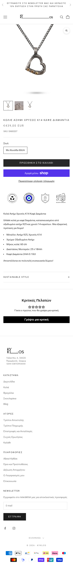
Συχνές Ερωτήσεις (13, 437)
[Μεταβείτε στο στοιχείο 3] (30, 105)
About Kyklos (10, 458)
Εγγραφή (14, 516)
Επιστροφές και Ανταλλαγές (17, 431)
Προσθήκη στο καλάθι (36, 163)
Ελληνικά (35, 538)
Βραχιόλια (8, 393)
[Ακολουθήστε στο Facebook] (5, 528)
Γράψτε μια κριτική (36, 319)
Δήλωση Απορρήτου (14, 469)
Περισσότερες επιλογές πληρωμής (37, 181)
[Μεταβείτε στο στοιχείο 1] (8, 105)
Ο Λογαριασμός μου (13, 475)
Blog (5, 404)
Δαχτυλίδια (9, 381)
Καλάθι (7, 442)
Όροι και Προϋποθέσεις (15, 464)
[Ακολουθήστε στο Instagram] (14, 528)
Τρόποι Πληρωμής (13, 425)
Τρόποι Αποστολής (13, 420)
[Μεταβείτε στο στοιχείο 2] (19, 105)
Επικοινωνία (9, 481)
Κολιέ (6, 387)
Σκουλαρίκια (9, 398)
